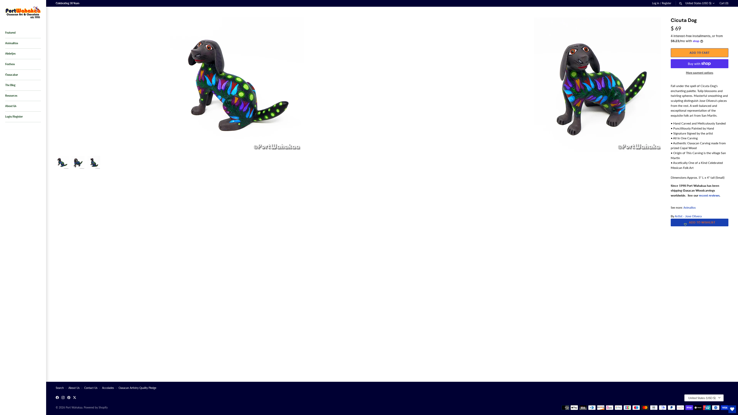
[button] (653, 25)
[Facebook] (57, 398)
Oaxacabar (11, 74)
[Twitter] (74, 398)
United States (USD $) (698, 3)
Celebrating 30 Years (67, 3)
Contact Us (90, 387)
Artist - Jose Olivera (688, 216)
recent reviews (709, 195)
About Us (10, 106)
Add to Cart (700, 52)
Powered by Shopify (96, 407)
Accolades (108, 387)
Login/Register (14, 116)
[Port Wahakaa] (23, 12)
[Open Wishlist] (732, 409)
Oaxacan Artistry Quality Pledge (137, 387)
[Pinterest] (68, 398)
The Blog (10, 85)
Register (666, 3)
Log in (655, 3)
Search (60, 387)
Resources (11, 95)
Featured (10, 32)
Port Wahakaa (74, 407)
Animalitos (11, 43)
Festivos (10, 64)
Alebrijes (10, 53)
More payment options (699, 72)
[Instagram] (63, 398)
